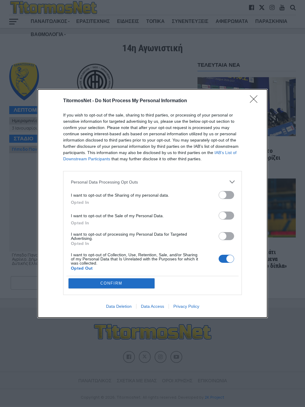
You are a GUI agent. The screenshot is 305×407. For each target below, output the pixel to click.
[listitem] (152, 182)
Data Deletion (119, 306)
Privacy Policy (186, 306)
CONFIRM (111, 283)
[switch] (226, 195)
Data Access (152, 306)
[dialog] (152, 203)
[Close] (255, 101)
